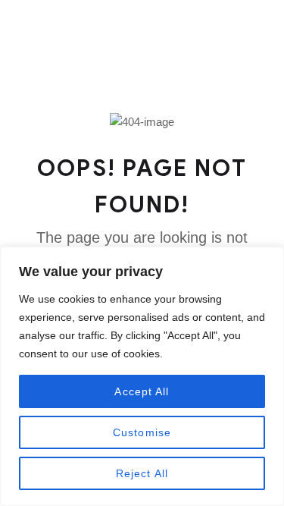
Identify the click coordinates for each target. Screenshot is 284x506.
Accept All (141, 391)
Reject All (142, 473)
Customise (142, 432)
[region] (142, 376)
